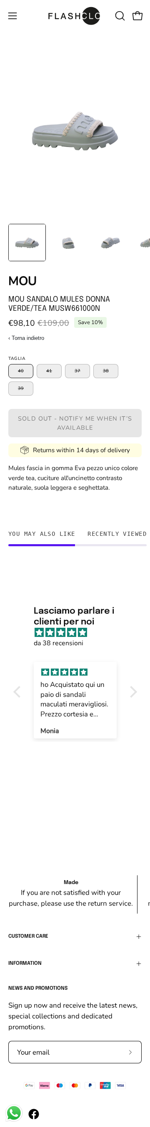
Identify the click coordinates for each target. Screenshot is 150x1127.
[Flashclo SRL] (75, 15)
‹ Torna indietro (26, 338)
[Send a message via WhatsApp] (14, 1113)
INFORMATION (25, 963)
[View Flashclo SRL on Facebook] (34, 1114)
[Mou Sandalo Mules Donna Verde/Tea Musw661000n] (27, 242)
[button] (119, 16)
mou (22, 281)
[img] (79, 632)
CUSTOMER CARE (28, 936)
